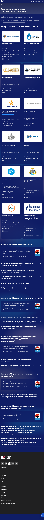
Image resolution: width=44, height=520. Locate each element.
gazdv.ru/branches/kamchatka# (33, 235)
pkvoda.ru (28, 59)
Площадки (3, 475)
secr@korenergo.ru (8, 90)
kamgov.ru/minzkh (23, 256)
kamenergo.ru (7, 59)
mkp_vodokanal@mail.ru (31, 90)
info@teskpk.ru (29, 194)
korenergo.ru (7, 92)
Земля (7, 11)
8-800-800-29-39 (8, 56)
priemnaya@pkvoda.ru (31, 56)
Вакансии (3, 486)
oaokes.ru (6, 160)
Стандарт (3, 492)
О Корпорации (4, 483)
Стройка (13, 11)
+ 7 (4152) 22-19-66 (30, 156)
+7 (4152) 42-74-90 (9, 386)
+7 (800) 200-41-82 (8, 226)
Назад (3, 4)
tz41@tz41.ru (7, 194)
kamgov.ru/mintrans (24, 386)
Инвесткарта (4, 489)
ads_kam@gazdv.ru (30, 232)
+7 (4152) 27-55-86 (9, 419)
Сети (2, 11)
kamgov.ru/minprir (23, 419)
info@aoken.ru (7, 228)
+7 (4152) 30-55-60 (30, 192)
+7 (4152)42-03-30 (8, 123)
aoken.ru (6, 231)
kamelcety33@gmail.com (10, 158)
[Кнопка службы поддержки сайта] (42, 515)
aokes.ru (28, 125)
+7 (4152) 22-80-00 (8, 156)
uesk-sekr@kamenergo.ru (32, 158)
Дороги (19, 11)
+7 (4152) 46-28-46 (8, 88)
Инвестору (3, 470)
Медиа (2, 481)
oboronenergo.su (8, 125)
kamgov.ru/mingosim (24, 309)
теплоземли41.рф (8, 197)
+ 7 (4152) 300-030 (30, 54)
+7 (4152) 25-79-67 (30, 230)
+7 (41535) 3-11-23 (30, 88)
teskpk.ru (28, 197)
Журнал (3, 478)
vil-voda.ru (28, 92)
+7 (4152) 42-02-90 (9, 256)
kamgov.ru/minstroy (24, 351)
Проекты (3, 472)
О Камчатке (3, 467)
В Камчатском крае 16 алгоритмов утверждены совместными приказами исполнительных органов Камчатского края (21, 21)
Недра (24, 11)
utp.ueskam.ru (29, 160)
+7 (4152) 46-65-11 (9, 351)
